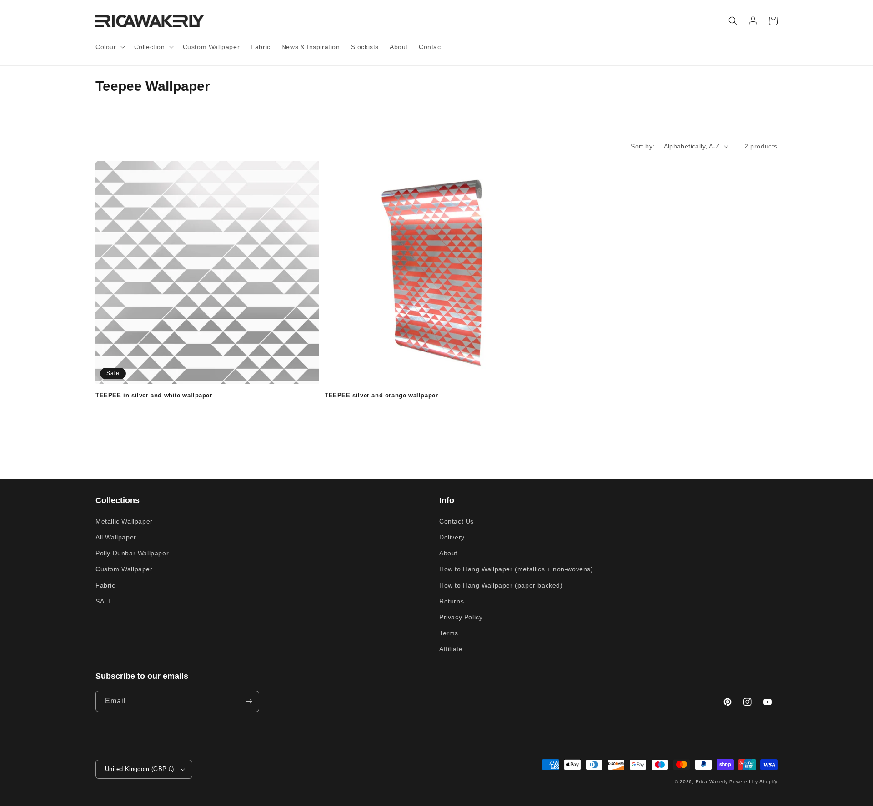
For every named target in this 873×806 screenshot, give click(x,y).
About (448, 553)
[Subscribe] (249, 701)
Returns (451, 601)
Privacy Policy (460, 617)
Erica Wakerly (712, 781)
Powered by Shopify (753, 781)
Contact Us (456, 521)
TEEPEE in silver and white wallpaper (153, 395)
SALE (103, 601)
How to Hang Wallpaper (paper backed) (501, 585)
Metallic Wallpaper (124, 521)
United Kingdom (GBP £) (139, 769)
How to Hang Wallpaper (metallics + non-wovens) (516, 569)
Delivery (452, 537)
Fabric (105, 585)
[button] (109, 46)
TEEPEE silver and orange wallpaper (381, 395)
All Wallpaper (115, 537)
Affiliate (450, 649)
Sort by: (642, 146)
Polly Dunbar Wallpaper (132, 553)
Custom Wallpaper (124, 569)
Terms (448, 633)
